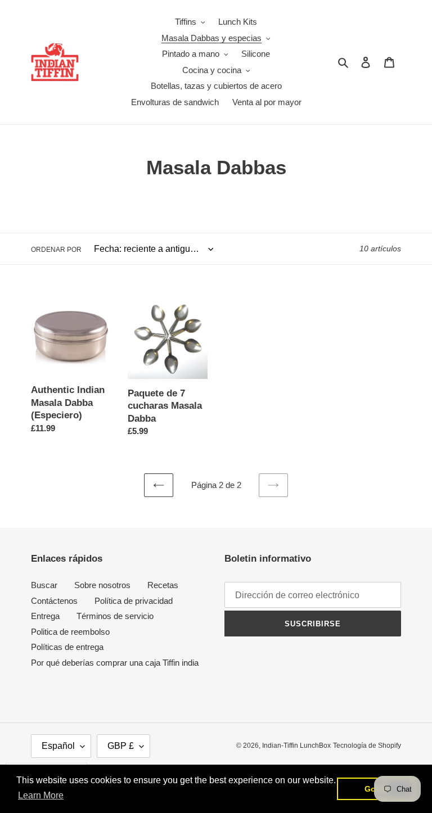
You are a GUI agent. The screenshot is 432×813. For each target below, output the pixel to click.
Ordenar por (56, 250)
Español (58, 746)
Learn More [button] (41, 795)
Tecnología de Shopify (367, 745)
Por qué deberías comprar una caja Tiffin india (115, 662)
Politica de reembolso (70, 631)
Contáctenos (54, 601)
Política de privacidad (133, 601)
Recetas (162, 585)
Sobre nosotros (102, 585)
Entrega (45, 616)
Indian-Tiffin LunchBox (296, 745)
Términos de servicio (115, 616)
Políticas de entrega (67, 647)
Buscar (44, 585)
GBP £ (120, 746)
